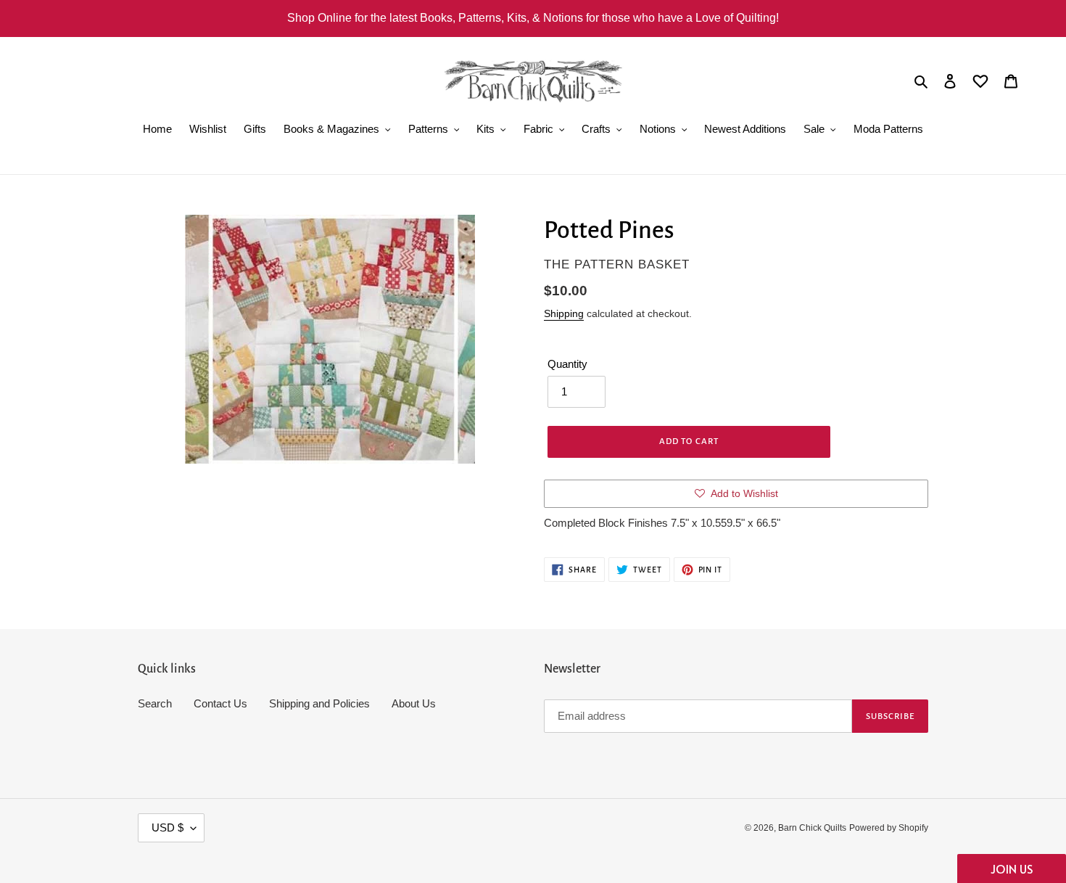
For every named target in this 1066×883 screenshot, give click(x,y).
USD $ (167, 827)
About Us (414, 703)
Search (155, 703)
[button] (1011, 868)
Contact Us (220, 703)
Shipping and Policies (319, 703)
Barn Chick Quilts (812, 828)
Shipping (564, 313)
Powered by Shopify (888, 828)
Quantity (567, 364)
